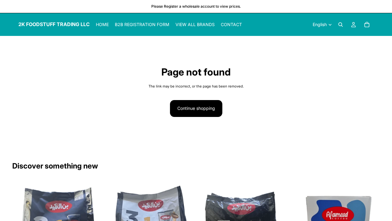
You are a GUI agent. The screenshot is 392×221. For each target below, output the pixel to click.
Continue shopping (196, 108)
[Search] (340, 24)
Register (171, 6)
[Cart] (367, 24)
